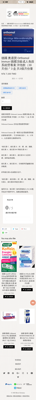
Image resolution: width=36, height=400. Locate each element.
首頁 (2, 23)
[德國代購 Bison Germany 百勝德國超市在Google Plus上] (18, 373)
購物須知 (9, 396)
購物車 (31, 2)
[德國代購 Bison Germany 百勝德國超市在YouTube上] (32, 373)
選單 (6, 2)
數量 (3, 97)
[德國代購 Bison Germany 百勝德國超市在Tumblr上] (27, 373)
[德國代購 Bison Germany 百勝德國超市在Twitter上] (4, 373)
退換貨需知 (26, 396)
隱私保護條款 (17, 396)
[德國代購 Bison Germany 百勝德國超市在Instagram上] (23, 373)
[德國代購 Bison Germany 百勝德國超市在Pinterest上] (13, 373)
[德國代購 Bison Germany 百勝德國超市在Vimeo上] (18, 377)
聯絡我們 (18, 364)
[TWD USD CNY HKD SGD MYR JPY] (21, 2)
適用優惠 (4, 84)
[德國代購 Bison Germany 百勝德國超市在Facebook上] (9, 373)
